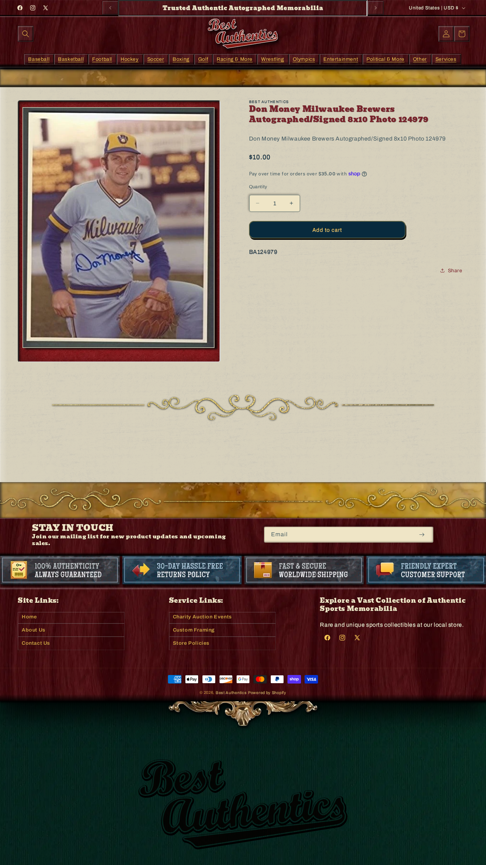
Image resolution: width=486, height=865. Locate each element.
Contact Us (36, 643)
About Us (34, 630)
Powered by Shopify (267, 692)
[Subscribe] (421, 534)
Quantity (258, 186)
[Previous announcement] (110, 8)
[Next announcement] (376, 8)
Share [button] (455, 270)
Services (445, 59)
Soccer (155, 59)
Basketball (71, 59)
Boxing (181, 59)
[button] (25, 34)
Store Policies (191, 643)
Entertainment (340, 59)
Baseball (38, 59)
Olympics (304, 59)
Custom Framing (194, 630)
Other (420, 59)
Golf (203, 59)
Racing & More (235, 59)
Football (102, 59)
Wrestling (272, 59)
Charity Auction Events (202, 616)
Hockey (130, 59)
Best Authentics (231, 692)
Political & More (385, 59)
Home (29, 616)
